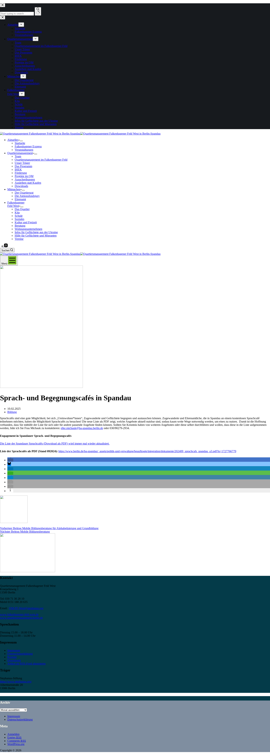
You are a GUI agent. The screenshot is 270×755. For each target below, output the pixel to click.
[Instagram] (6, 246)
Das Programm (23, 166)
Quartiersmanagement (20, 153)
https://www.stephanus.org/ (16, 681)
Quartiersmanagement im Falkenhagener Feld (41, 159)
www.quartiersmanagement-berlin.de (21, 617)
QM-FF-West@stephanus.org (26, 608)
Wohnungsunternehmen (28, 229)
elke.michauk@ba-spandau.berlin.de (82, 428)
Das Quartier (22, 209)
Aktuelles (12, 139)
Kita (17, 212)
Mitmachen (13, 189)
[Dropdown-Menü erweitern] (21, 140)
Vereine (19, 238)
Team (18, 156)
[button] (10, 460)
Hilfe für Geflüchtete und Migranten (36, 235)
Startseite (20, 143)
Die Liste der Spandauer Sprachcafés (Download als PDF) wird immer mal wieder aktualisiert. (54, 443)
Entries (14, 737)
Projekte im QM (24, 176)
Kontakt (12, 657)
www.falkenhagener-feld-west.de (19, 614)
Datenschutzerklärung (20, 653)
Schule (19, 215)
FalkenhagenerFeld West (15, 204)
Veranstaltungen (24, 149)
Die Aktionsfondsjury (27, 196)
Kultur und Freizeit (26, 222)
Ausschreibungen (25, 179)
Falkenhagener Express (28, 146)
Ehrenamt (20, 199)
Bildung (12, 412)
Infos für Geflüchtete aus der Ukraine (36, 232)
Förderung (21, 172)
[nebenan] (2, 246)
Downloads (21, 186)
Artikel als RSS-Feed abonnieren (26, 663)
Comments (16, 740)
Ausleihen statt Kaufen (28, 182)
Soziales (19, 219)
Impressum (13, 650)
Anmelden (13, 734)
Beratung (20, 225)
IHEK (18, 169)
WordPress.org (15, 744)
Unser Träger (22, 162)
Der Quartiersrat (24, 192)
